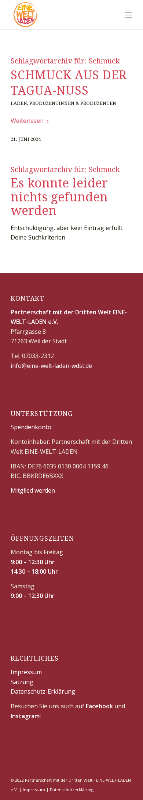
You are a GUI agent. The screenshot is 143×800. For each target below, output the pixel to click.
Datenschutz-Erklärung (43, 691)
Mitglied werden (33, 490)
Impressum (26, 672)
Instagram (25, 716)
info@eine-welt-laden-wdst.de (51, 366)
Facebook (99, 706)
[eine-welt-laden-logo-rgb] (59, 14)
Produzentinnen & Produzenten (72, 103)
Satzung (22, 682)
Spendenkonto (31, 427)
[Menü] (128, 14)
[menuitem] (128, 14)
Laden (19, 103)
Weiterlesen (27, 121)
